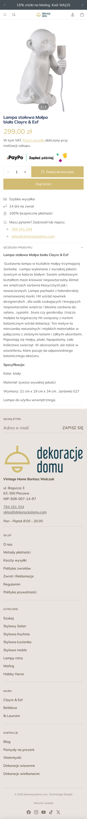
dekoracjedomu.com (36, 794)
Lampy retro (13, 658)
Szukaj (8, 618)
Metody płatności (17, 552)
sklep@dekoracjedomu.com (33, 236)
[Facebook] (28, 812)
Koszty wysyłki (15, 560)
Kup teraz (43, 184)
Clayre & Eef (13, 700)
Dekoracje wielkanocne (21, 773)
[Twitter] (58, 812)
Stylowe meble (15, 650)
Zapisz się (73, 427)
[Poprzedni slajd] (4, 5)
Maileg (8, 666)
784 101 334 (21, 229)
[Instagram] (36, 812)
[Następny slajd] (82, 5)
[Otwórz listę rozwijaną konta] (72, 14)
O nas (7, 544)
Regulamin (11, 584)
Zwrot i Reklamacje (18, 576)
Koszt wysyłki (34, 140)
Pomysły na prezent (18, 750)
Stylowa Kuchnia (16, 634)
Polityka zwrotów (17, 568)
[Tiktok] (50, 812)
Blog (7, 741)
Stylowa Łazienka (17, 642)
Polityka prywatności (20, 592)
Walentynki (12, 757)
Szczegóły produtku (17, 247)
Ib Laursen (11, 716)
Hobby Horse (13, 674)
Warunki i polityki (43, 803)
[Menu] (5, 15)
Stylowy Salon (14, 626)
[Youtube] (43, 812)
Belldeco (10, 708)
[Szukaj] (14, 14)
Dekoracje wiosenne (19, 765)
